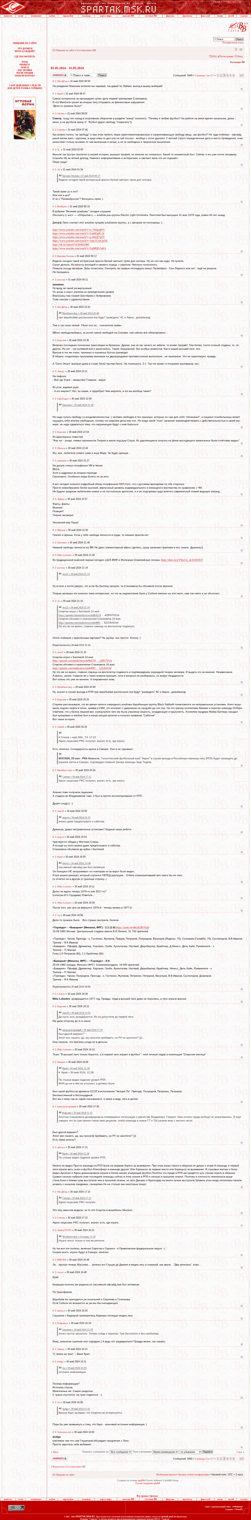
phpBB (141, 1480)
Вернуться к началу (242, 89)
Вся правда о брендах (147, 1496)
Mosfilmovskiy (65, 687)
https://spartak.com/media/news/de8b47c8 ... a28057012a (82, 660)
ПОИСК (25, 67)
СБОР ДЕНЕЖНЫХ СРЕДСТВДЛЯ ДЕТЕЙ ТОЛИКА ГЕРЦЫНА (24, 86)
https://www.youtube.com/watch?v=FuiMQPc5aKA (79, 248)
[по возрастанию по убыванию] (196, 1451)
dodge (60, 1361)
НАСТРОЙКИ (25, 70)
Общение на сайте (65, 50)
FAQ (214, 56)
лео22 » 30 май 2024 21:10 (76, 574)
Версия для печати (241, 49)
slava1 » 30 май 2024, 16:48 (76, 863)
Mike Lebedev (64, 555)
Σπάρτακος (62, 1323)
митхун (61, 1147)
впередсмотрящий (66, 1106)
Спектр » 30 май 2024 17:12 (76, 776)
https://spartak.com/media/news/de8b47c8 (80, 615)
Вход (240, 56)
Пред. (56, 1452)
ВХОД (25, 62)
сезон (20, 16)
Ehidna (60, 113)
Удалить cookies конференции (193, 1474)
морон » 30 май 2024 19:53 (76, 817)
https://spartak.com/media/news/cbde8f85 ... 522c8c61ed (82, 668)
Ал (58, 169)
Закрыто (54, 74)
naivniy (61, 567)
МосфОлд (62, 81)
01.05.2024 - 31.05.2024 (67, 68)
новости (8, 16)
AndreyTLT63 (64, 1230)
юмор (220, 16)
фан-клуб (205, 16)
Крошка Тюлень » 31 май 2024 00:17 (81, 175)
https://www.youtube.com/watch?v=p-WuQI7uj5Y (79, 237)
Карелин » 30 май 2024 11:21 (77, 1112)
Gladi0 (60, 726)
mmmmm (62, 460)
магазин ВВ (128, 16)
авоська (61, 279)
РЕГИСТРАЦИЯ (25, 73)
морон (60, 837)
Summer (61, 1062)
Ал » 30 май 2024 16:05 (74, 1368)
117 (242, 75)
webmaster (237, 1506)
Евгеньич (62, 542)
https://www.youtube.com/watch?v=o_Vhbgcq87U (79, 229)
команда (86, 16)
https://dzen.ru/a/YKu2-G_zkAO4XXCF (182, 560)
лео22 (60, 652)
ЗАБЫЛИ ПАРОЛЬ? (25, 75)
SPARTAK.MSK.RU (85, 1516)
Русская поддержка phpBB (147, 1483)
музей (231, 16)
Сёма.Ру (239, 1509)
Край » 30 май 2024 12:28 (75, 1153)
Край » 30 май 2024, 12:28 (76, 1068)
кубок (52, 16)
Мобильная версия (236, 49)
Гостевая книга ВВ (86, 50)
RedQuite (62, 206)
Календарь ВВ (237, 62)
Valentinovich (64, 1432)
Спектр (61, 129)
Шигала (61, 448)
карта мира (106, 16)
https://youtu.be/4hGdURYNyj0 (132, 927)
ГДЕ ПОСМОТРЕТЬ (25, 56)
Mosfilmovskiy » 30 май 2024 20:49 (80, 313)
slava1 (60, 1272)
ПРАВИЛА (24, 64)
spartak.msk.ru (168, 1516)
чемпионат (36, 16)
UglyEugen (63, 398)
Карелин (61, 340)
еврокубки (68, 16)
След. (239, 1452)
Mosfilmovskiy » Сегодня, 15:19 (79, 1236)
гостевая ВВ (151, 16)
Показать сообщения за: (96, 1451)
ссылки (244, 16)
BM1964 (61, 1259)
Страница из (204, 75)
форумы (170, 16)
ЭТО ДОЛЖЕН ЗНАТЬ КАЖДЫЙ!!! (25, 50)
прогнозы (187, 16)
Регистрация (226, 56)
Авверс (61, 371)
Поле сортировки (142, 1451)
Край (60, 93)
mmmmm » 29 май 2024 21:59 (77, 1329)
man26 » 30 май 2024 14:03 (76, 1012)
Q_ (58, 149)
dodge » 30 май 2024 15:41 (76, 1408)
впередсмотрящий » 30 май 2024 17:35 (82, 1029)
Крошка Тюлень (65, 256)
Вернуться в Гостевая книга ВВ (69, 1466)
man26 (60, 811)
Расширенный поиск (233, 42)
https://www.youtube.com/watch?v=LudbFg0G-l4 (78, 233)
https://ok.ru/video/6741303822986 (71, 244)
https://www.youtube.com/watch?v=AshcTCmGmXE (80, 240)
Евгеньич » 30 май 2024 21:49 (77, 405)
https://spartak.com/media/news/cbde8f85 (79, 622)
